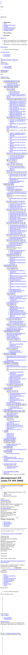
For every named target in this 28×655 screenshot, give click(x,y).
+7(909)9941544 (8, 67)
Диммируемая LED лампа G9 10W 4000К (11, 533)
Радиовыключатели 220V (10, 457)
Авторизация (7, 56)
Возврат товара (7, 583)
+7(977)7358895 (8, 66)
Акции (5, 585)
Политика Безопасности (10, 27)
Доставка (6, 26)
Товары (5, 456)
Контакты (6, 582)
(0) (1, 488)
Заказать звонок (5, 70)
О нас (5, 23)
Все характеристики (6, 508)
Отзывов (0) (7, 526)
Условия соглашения (9, 29)
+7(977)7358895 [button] (5, 615)
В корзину (3, 519)
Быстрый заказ (10, 519)
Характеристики (8, 523)
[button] (3, 38)
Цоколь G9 (6, 473)
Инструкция (7, 524)
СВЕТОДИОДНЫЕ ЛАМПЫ (11, 471)
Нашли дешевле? (5, 500)
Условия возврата (8, 30)
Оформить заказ (5, 77)
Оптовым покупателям (9, 25)
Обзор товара (7, 522)
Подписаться (18, 567)
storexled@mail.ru (5, 621)
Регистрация (7, 54)
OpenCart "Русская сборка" (14, 633)
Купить (16, 505)
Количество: (4, 516)
